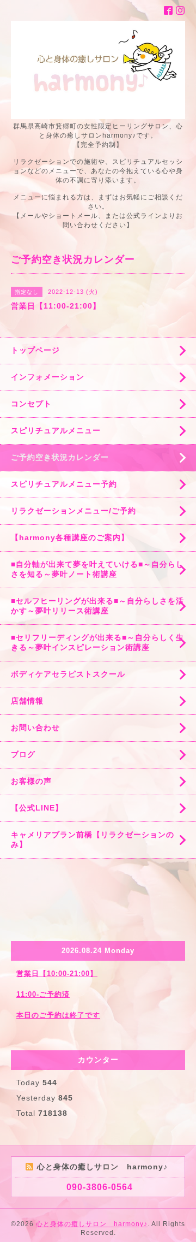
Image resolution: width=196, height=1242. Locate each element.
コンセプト (31, 403)
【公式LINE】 (37, 807)
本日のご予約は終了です (58, 1015)
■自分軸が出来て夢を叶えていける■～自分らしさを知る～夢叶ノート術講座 (97, 569)
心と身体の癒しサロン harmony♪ (92, 1224)
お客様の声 (31, 781)
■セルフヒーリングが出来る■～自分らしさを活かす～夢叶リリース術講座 (97, 605)
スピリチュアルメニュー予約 (64, 484)
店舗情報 (27, 700)
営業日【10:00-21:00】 (56, 973)
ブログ (23, 754)
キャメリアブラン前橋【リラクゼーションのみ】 (92, 839)
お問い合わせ (35, 727)
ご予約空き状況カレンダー (60, 457)
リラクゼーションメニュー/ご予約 (73, 510)
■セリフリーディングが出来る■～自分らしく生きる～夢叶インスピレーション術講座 (97, 642)
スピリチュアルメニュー (56, 430)
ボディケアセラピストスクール (68, 674)
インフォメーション (47, 376)
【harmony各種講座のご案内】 (70, 537)
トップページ (35, 350)
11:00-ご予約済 (43, 994)
